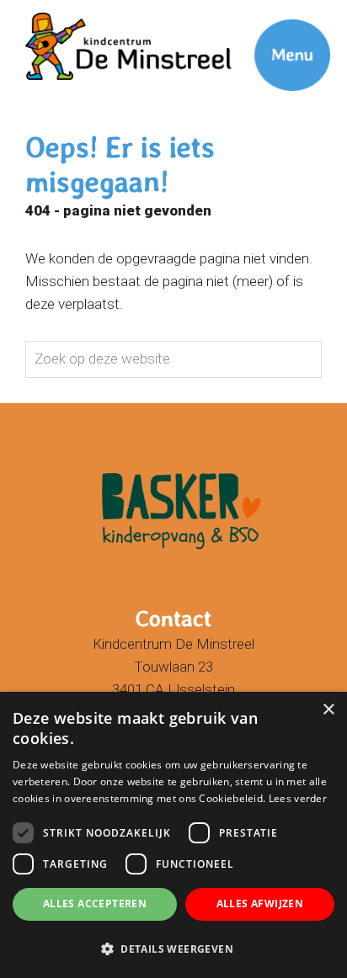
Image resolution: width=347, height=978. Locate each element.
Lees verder (298, 798)
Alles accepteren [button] (95, 903)
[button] (173, 948)
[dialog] (173, 835)
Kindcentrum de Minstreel (132, 16)
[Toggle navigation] (271, 29)
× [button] (328, 710)
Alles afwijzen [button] (260, 903)
